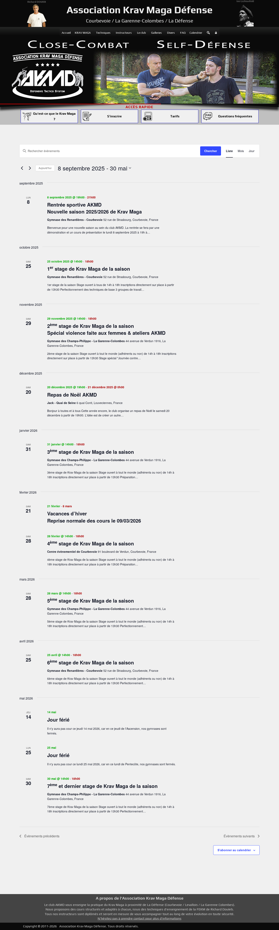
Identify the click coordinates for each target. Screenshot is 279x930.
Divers (171, 32)
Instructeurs (124, 32)
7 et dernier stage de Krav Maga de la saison (102, 785)
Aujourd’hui (45, 168)
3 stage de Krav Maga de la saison (90, 451)
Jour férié (58, 719)
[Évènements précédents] (21, 168)
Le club (141, 32)
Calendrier (196, 32)
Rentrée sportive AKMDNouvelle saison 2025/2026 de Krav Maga (94, 208)
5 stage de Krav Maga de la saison (90, 600)
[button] (208, 33)
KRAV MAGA (83, 32)
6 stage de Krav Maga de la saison (90, 662)
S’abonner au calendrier (234, 850)
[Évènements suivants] (29, 168)
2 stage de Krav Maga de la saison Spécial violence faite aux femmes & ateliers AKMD (106, 329)
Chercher (210, 151)
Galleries (156, 32)
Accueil (66, 32)
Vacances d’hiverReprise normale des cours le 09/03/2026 (94, 517)
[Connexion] (215, 33)
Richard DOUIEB (36, 1)
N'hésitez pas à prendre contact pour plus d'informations (139, 918)
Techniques (103, 32)
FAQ (182, 32)
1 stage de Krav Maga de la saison (88, 268)
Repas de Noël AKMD (72, 394)
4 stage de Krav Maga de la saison (90, 543)
